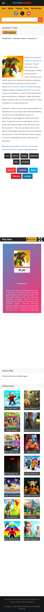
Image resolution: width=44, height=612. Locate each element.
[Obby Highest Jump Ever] (12, 528)
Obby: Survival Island (12, 495)
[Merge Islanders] (12, 419)
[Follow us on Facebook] (16, 13)
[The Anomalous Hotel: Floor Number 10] (12, 463)
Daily (27, 8)
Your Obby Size (12, 517)
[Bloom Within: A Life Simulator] (12, 441)
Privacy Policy (15, 602)
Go (40, 20)
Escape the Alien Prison (32, 474)
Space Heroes (32, 452)
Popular (19, 8)
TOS (22, 602)
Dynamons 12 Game (27, 146)
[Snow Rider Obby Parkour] (12, 397)
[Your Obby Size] (12, 506)
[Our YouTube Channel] (28, 13)
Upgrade (25, 162)
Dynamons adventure (32, 61)
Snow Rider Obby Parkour (12, 408)
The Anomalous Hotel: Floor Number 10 (12, 474)
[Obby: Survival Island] (12, 484)
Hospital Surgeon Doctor (32, 539)
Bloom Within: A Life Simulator (12, 452)
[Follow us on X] (22, 13)
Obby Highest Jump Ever (12, 539)
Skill (16, 162)
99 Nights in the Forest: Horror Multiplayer (32, 495)
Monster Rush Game (9, 149)
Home (6, 599)
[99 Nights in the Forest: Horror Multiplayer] (32, 484)
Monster (34, 156)
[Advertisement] (22, 47)
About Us (35, 599)
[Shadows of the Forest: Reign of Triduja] (32, 419)
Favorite (32, 239)
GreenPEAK (32, 517)
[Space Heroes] (32, 441)
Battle (15, 156)
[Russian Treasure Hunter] (32, 397)
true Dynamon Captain (17, 87)
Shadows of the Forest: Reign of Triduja (32, 430)
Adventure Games (19, 38)
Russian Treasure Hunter (32, 408)
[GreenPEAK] (32, 506)
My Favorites (36, 8)
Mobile (10, 8)
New (3, 8)
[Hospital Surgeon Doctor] (32, 528)
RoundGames (7, 38)
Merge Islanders (12, 430)
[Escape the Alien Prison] (32, 463)
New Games (14, 599)
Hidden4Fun (30, 602)
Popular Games (25, 599)
